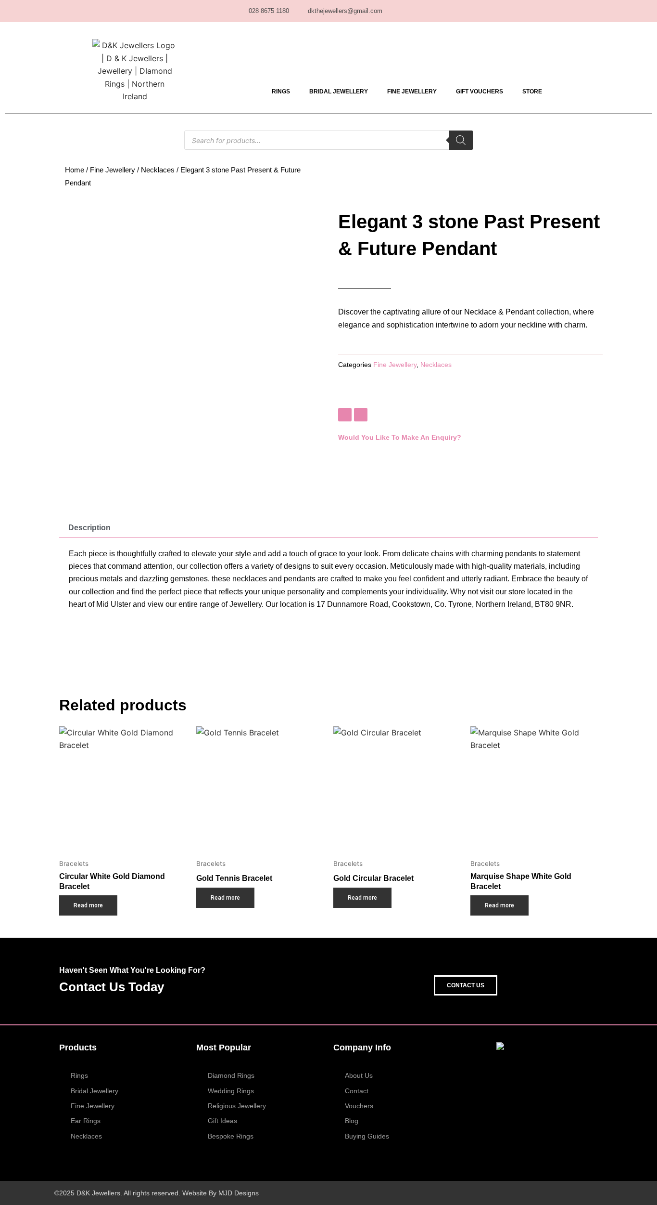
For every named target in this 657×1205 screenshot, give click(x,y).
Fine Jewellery (412, 91)
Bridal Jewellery (338, 91)
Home (74, 170)
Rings (281, 91)
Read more (88, 905)
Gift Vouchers (479, 91)
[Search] (461, 140)
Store (532, 91)
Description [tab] (89, 528)
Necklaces (158, 170)
